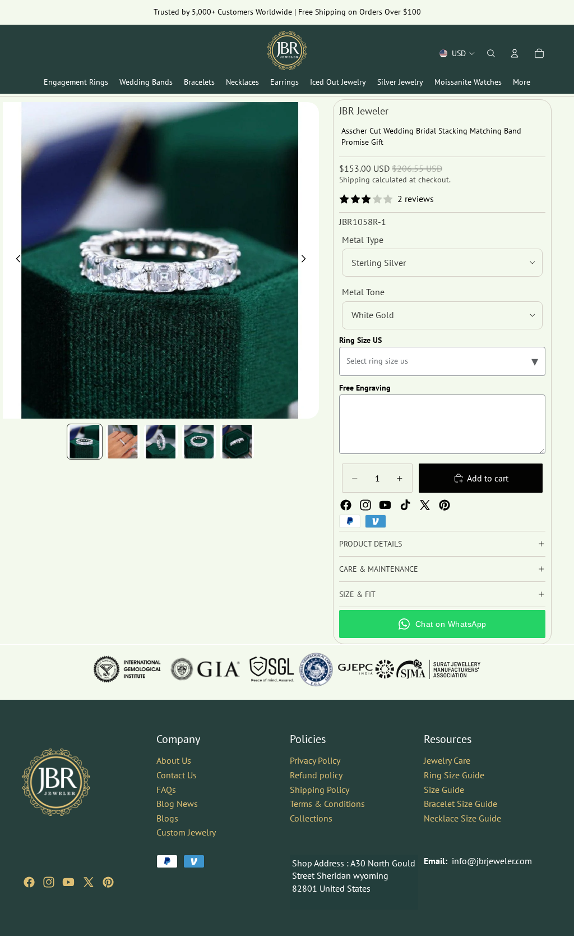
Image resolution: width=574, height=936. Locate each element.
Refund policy (316, 774)
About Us (173, 760)
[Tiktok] (405, 505)
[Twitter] (425, 505)
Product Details (370, 544)
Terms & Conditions (327, 803)
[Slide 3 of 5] (161, 441)
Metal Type (362, 239)
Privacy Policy (315, 760)
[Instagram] (365, 505)
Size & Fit (357, 594)
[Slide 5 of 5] (237, 441)
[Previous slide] (15, 260)
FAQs (166, 789)
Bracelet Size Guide (460, 803)
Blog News (177, 803)
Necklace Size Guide (462, 817)
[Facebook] (346, 505)
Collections (311, 817)
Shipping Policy (319, 789)
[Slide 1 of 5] (84, 441)
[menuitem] (521, 82)
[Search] (491, 53)
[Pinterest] (444, 505)
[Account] (514, 53)
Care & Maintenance (378, 569)
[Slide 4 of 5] (199, 441)
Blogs (167, 817)
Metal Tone (363, 291)
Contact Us (176, 774)
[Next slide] (306, 260)
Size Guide (444, 789)
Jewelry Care (447, 760)
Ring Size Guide (454, 774)
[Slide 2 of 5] (123, 441)
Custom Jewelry (186, 832)
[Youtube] (385, 505)
